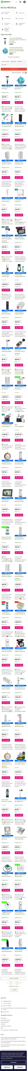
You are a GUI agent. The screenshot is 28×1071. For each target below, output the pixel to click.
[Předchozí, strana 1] (10, 982)
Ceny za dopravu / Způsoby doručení (9, 1030)
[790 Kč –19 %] (20, 455)
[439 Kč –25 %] (7, 155)
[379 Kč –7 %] (7, 305)
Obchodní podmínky (5, 1020)
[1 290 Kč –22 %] (20, 230)
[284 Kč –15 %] (7, 80)
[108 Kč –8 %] (7, 343)
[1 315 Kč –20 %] (7, 493)
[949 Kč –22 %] (20, 155)
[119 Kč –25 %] (20, 793)
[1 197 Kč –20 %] (7, 718)
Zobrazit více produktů (13, 57)
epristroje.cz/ (6, 1012)
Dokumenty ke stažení (6, 1026)
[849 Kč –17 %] (20, 493)
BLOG (2, 1028)
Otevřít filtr (14, 69)
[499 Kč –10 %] (7, 568)
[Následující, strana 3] (17, 982)
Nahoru (15, 990)
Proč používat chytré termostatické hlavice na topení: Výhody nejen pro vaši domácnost (13, 1038)
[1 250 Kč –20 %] (7, 868)
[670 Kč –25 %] (20, 905)
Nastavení (13, 1062)
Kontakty (3, 1024)
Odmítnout (7, 1067)
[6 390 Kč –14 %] (20, 755)
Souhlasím (20, 1067)
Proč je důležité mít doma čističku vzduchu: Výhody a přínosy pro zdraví (13, 1045)
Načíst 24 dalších (14, 978)
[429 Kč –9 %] (20, 305)
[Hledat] (16, 1)
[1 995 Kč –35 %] (20, 943)
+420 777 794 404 (7, 1006)
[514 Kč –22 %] (20, 718)
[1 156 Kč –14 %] (20, 80)
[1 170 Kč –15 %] (20, 643)
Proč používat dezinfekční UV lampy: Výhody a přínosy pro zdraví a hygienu (13, 1042)
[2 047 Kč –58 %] (7, 680)
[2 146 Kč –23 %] (7, 830)
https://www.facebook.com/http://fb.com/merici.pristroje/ (15, 1008)
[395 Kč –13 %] (7, 643)
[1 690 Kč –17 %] (20, 568)
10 (20, 983)
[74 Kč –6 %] (7, 193)
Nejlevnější (13, 61)
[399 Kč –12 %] (20, 118)
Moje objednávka (5, 1022)
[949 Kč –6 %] (20, 343)
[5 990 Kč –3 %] (20, 268)
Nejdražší (19, 61)
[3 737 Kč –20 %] (7, 268)
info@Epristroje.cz (7, 1001)
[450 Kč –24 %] (20, 530)
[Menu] (24, 1)
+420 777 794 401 (7, 1003)
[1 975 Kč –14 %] (20, 680)
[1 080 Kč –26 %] (7, 455)
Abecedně (4, 65)
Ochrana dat (3, 1018)
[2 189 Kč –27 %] (7, 380)
